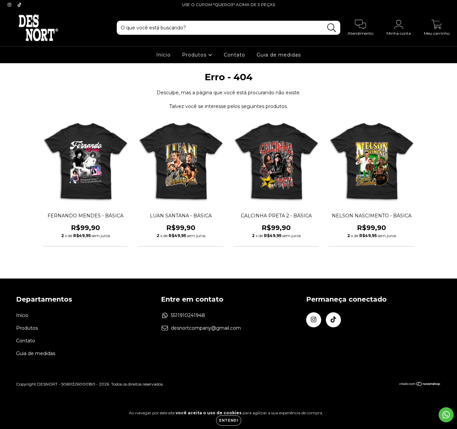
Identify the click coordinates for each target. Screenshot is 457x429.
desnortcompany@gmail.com (206, 328)
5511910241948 (188, 315)
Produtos (195, 55)
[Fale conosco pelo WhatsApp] (446, 414)
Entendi (228, 420)
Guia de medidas (279, 55)
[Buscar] (332, 28)
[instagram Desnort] (10, 5)
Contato (234, 55)
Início (163, 55)
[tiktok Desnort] (19, 5)
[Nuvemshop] (420, 384)
